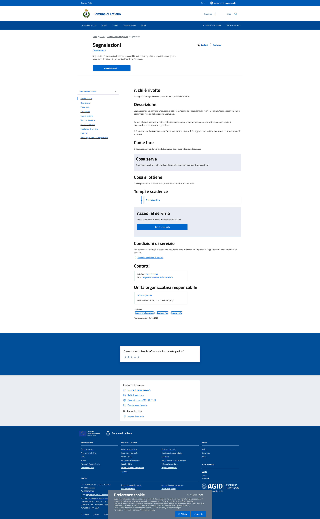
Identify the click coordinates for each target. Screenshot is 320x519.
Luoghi (204, 471)
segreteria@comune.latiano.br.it (158, 277)
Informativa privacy (169, 488)
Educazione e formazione (130, 460)
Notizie (204, 449)
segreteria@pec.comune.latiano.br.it (97, 498)
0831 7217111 (89, 487)
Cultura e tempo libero (170, 464)
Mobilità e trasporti (168, 449)
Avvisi (204, 456)
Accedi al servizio (162, 227)
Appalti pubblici (126, 464)
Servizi (102, 36)
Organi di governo (87, 449)
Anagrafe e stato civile (129, 453)
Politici (83, 460)
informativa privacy (148, 509)
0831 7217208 (152, 274)
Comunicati (206, 453)
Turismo (124, 471)
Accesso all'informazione (212, 25)
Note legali (85, 514)
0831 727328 (89, 491)
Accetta (201, 513)
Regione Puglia (86, 3)
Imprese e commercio (169, 467)
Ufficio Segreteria (144, 295)
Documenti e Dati (87, 467)
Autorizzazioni (126, 456)
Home (95, 36)
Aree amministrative (88, 453)
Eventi (204, 475)
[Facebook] (214, 14)
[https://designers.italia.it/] (220, 486)
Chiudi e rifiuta (198, 494)
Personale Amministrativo (90, 464)
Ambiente (165, 456)
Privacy (96, 514)
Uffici (83, 456)
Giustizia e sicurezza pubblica (117, 36)
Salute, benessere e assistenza (132, 467)
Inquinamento (176, 313)
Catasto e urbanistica (129, 449)
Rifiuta (185, 513)
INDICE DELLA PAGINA (88, 91)
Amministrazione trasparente (172, 485)
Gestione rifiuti (162, 313)
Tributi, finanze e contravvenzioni (174, 460)
